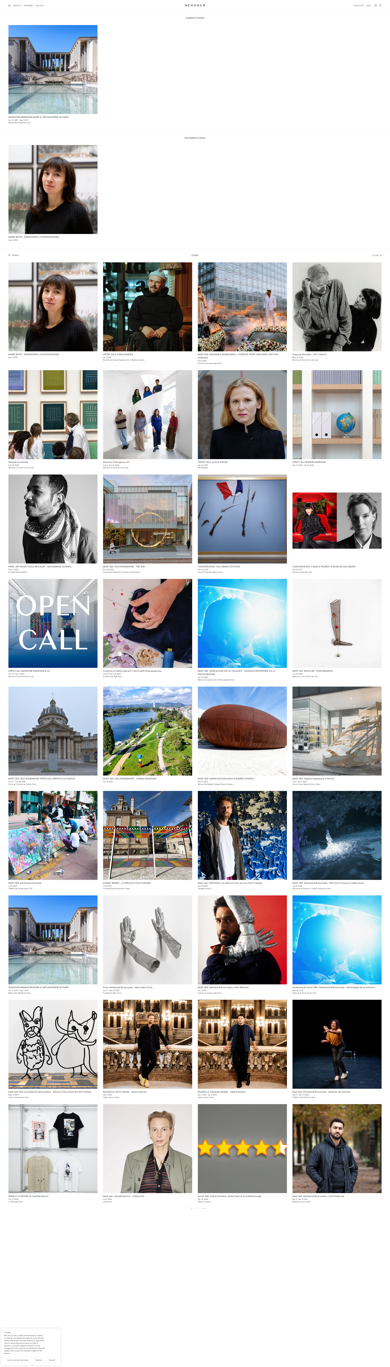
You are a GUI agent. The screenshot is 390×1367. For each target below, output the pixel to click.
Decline (39, 1360)
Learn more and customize (17, 1360)
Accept (52, 1360)
